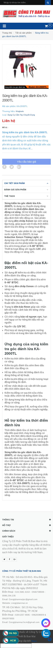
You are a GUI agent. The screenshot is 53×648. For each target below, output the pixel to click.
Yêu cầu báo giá (26, 161)
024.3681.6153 (22, 592)
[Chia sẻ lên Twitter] (11, 167)
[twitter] (4, 559)
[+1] (19, 167)
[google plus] (15, 559)
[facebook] (10, 559)
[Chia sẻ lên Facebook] (4, 167)
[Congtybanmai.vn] (26, 14)
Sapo (34, 641)
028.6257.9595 (22, 615)
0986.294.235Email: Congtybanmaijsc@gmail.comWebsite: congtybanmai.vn (19, 599)
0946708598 (38, 592)
